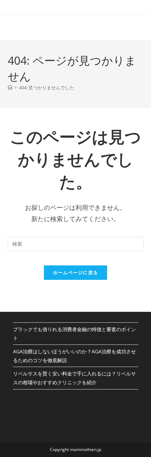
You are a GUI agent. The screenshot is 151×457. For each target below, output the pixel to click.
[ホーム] (10, 87)
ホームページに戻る (75, 272)
